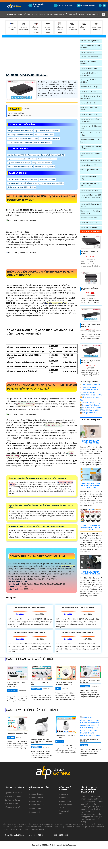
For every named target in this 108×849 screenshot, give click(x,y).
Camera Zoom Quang (90, 402)
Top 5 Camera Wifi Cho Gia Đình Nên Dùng (90, 148)
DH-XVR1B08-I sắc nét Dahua (89, 289)
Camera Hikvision (36, 794)
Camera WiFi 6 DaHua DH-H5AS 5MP (90, 740)
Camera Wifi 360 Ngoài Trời (45, 167)
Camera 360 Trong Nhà (89, 190)
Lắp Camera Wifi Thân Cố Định (19, 163)
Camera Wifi (44, 14)
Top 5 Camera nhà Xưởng (43, 135)
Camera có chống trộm (89, 114)
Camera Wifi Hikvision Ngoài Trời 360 (90, 205)
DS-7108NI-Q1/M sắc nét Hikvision (26, 75)
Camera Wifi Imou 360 (88, 218)
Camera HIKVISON (90, 390)
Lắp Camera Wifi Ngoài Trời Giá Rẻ (90, 134)
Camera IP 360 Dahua (88, 227)
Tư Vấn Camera (92, 14)
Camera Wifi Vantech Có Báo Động (89, 141)
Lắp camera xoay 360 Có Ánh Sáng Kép (89, 184)
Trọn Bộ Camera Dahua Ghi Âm (52, 183)
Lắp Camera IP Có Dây (90, 407)
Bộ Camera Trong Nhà (47, 179)
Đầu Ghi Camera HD (89, 410)
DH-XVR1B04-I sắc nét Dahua (89, 253)
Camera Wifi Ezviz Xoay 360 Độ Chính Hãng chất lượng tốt (90, 197)
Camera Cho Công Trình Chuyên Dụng (89, 120)
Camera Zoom (65, 801)
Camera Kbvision (36, 797)
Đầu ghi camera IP (88, 412)
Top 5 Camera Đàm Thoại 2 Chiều (46, 131)
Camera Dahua (35, 801)
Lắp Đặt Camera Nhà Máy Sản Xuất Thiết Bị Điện (90, 528)
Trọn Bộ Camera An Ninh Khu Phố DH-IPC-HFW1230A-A (16, 684)
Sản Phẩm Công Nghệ (58, 14)
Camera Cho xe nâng (88, 91)
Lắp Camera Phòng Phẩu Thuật (89, 109)
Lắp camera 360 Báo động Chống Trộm (90, 212)
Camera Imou (35, 808)
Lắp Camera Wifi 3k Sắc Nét (90, 160)
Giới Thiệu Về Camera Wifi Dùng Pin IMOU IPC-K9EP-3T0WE (91, 486)
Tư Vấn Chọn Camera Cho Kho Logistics (90, 97)
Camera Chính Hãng (15, 14)
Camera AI (63, 794)
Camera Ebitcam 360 (88, 165)
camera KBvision (90, 392)
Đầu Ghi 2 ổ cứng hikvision (89, 41)
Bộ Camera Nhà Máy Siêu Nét (40, 684)
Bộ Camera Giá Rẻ (31, 14)
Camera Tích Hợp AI (89, 405)
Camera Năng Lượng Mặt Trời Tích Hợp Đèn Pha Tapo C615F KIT (41, 741)
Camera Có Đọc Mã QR (89, 87)
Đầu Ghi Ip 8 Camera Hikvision (88, 62)
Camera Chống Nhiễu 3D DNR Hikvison (89, 74)
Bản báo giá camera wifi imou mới (89, 171)
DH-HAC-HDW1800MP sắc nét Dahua (90, 681)
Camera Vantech (36, 805)
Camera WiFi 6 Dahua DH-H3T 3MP (65, 736)
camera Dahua (89, 387)
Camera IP (63, 797)
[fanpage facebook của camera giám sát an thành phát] (100, 5)
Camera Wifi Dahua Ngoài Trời (90, 154)
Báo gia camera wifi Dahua (42, 163)
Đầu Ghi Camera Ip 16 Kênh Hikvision (90, 46)
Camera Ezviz (34, 812)
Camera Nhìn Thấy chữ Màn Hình (20, 142)
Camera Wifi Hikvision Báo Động (89, 178)
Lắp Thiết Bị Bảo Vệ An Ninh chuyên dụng (22, 179)
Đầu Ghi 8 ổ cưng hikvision (90, 57)
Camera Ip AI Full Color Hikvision (88, 81)
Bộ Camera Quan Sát (92, 385)
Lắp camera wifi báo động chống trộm (22, 159)
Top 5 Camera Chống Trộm (50, 138)
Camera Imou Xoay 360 (89, 222)
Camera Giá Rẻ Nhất (87, 103)
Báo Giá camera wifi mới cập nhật (20, 167)
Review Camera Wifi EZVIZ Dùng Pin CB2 (90, 442)
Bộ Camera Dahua (12, 800)
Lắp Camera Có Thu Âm (91, 395)
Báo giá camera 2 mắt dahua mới (20, 131)
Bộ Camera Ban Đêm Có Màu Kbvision (22, 187)
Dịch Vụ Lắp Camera (76, 14)
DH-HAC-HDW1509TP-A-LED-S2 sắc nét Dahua (64, 684)
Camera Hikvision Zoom (89, 68)
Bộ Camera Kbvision (13, 796)
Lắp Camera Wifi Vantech (47, 159)
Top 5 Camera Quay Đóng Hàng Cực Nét (23, 138)
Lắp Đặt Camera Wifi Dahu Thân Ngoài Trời (23, 155)
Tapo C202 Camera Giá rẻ (17, 733)
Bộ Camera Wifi (11, 803)
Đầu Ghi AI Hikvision (87, 52)
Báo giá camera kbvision (43, 142)
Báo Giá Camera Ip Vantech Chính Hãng (90, 573)
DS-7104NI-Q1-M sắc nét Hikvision (90, 325)
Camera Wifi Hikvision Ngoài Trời (52, 155)
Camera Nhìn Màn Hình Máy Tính (90, 127)
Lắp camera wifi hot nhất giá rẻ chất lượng (23, 183)
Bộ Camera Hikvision (13, 793)
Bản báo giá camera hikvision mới (20, 135)
